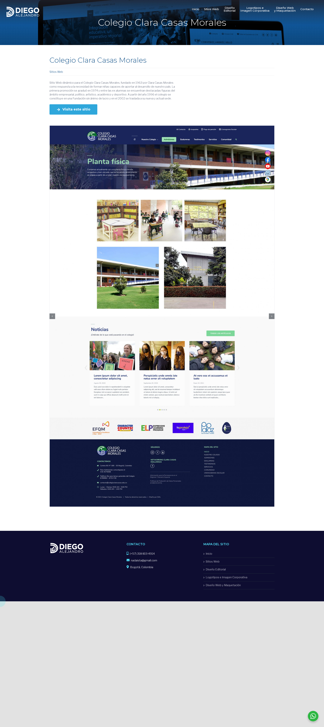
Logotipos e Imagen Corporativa (226, 511)
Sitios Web (56, 71)
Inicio (209, 488)
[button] (52, 283)
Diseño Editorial (216, 503)
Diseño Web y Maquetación (223, 519)
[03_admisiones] (162, 127)
